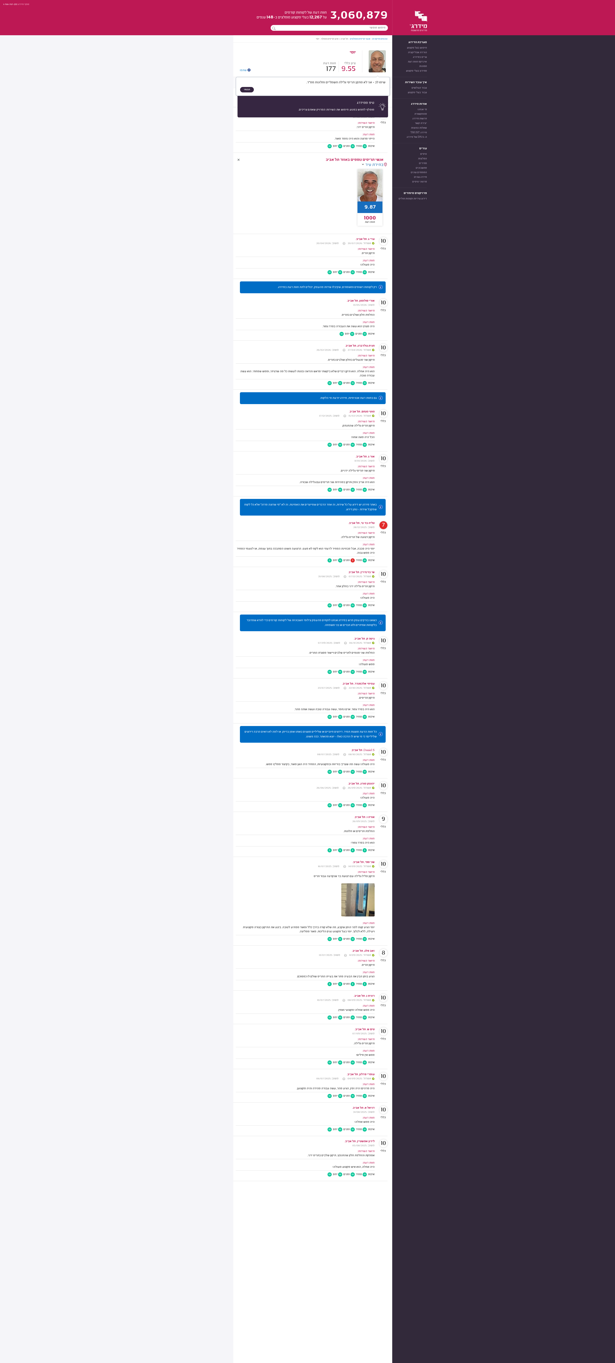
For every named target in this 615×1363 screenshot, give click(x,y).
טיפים (423, 154)
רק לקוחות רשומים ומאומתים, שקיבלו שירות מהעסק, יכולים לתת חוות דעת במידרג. (327, 287)
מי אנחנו (422, 109)
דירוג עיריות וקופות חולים (413, 198)
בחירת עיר (374, 165)
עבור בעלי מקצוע (417, 92)
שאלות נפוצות (419, 128)
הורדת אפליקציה (417, 52)
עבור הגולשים (419, 87)
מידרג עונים (420, 177)
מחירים (423, 163)
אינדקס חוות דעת (417, 61)
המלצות (422, 158)
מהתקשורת (420, 114)
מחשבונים (421, 168)
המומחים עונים (419, 172)
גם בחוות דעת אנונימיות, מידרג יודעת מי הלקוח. (348, 398)
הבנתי (247, 89)
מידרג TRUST (418, 132)
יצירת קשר (421, 123)
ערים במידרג (420, 57)
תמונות (423, 66)
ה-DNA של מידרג (417, 137)
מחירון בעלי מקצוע (416, 71)
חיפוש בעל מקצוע (417, 47)
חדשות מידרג (419, 118)
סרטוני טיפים (419, 181)
